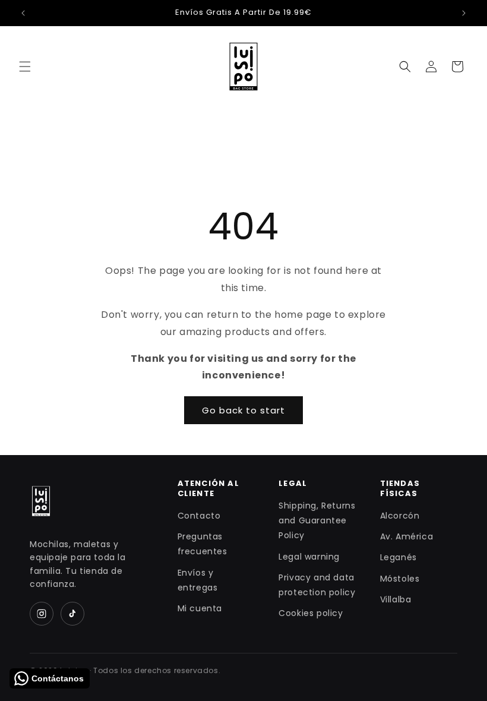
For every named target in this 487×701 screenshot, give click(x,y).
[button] (25, 66)
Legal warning (309, 557)
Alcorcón (400, 516)
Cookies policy (311, 613)
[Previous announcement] (23, 13)
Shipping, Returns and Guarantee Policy (317, 520)
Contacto (199, 516)
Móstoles (400, 579)
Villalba (396, 599)
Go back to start (243, 410)
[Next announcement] (464, 13)
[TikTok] (72, 614)
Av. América (407, 536)
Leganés (398, 557)
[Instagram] (41, 614)
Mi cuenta (200, 608)
